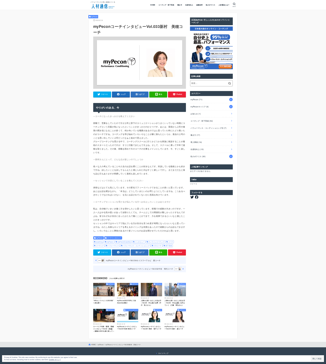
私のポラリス (210, 5)
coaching (99, 242)
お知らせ (196, 113)
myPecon (94, 17)
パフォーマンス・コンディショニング (136, 245)
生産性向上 (189, 5)
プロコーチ (158, 245)
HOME (152, 5)
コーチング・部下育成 (166, 5)
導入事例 (196, 142)
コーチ (170, 242)
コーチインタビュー (114, 238)
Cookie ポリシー (55, 359)
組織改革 (199, 5)
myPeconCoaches (124, 242)
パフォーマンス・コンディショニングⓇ (208, 128)
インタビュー (139, 242)
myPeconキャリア (200, 106)
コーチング (100, 245)
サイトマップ (163, 353)
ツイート (193, 183)
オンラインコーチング (156, 242)
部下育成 (169, 245)
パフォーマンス (113, 245)
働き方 (179, 5)
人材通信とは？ (224, 5)
